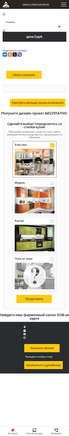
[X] (15, 54)
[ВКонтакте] (5, 54)
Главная (10, 21)
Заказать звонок (42, 348)
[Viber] (20, 54)
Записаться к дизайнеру (43, 365)
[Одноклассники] (10, 54)
